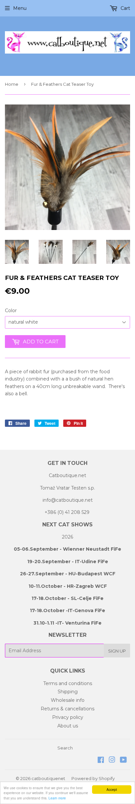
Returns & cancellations (67, 709)
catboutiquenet (48, 778)
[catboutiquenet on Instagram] (112, 761)
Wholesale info (68, 700)
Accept (111, 789)
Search (65, 747)
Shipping (68, 692)
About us (67, 726)
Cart (124, 8)
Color (11, 310)
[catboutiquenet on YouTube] (123, 761)
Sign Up (117, 651)
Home (11, 84)
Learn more (57, 797)
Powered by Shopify (93, 778)
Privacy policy (67, 717)
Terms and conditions (67, 683)
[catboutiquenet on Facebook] (100, 761)
